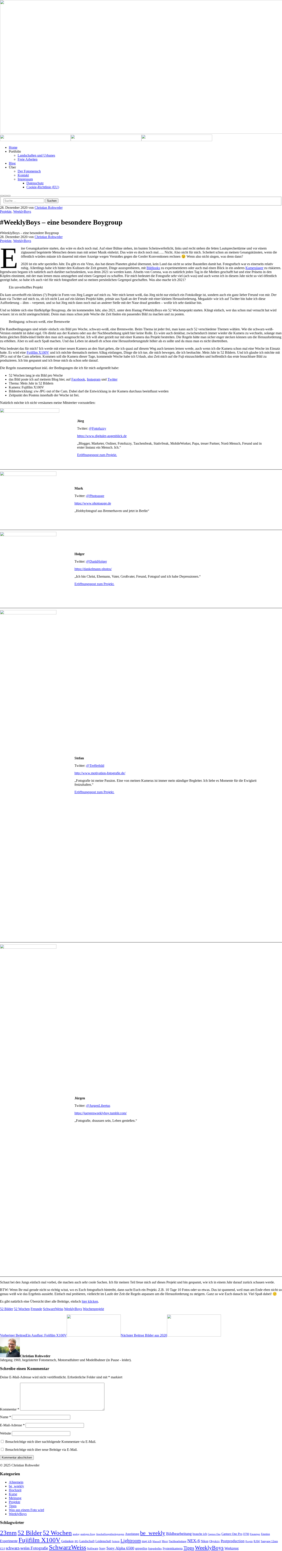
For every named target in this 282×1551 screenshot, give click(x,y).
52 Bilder (6, 1309)
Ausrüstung (132, 1534)
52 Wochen (22, 1309)
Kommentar (9, 1409)
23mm (8, 1532)
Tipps (13, 1506)
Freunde (36, 1309)
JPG (76, 1541)
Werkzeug (231, 1548)
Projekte (5, 211)
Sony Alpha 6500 (120, 1548)
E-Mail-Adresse (12, 1425)
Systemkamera (173, 1548)
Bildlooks (153, 268)
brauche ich (200, 1534)
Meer (165, 1541)
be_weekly (16, 1486)
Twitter (112, 379)
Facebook (78, 379)
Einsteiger (255, 1534)
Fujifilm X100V (38, 352)
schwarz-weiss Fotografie (27, 1548)
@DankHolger (96, 561)
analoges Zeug (87, 1534)
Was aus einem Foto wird (26, 1510)
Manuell (156, 1541)
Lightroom (131, 1540)
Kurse (13, 1494)
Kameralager (254, 268)
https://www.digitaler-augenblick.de (102, 436)
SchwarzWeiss (53, 1309)
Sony (102, 1548)
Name (5, 1417)
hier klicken (90, 1301)
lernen (116, 1541)
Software (92, 1548)
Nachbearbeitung (177, 1541)
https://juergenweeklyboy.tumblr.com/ (100, 1113)
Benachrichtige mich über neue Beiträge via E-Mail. (41, 1449)
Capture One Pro (231, 1534)
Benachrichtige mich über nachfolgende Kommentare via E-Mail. (50, 1442)
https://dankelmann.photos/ (93, 569)
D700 (246, 1534)
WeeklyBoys (22, 211)
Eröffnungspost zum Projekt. (97, 455)
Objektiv (214, 1541)
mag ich (147, 1541)
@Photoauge (95, 496)
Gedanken (67, 1541)
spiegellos (141, 1548)
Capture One (214, 1534)
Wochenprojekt (93, 1309)
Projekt (249, 1541)
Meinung (15, 1498)
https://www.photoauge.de (92, 503)
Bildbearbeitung (179, 1533)
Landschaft (87, 1541)
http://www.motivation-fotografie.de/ (99, 773)
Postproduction (233, 1541)
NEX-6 (193, 1540)
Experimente (9, 1541)
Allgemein (16, 1482)
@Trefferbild (95, 765)
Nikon (204, 1541)
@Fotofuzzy (97, 428)
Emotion (265, 1534)
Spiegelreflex (155, 1548)
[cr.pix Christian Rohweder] (35, 140)
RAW (257, 1541)
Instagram (93, 379)
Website (5, 1433)
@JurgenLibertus (98, 1105)
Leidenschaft (103, 1541)
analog (76, 1534)
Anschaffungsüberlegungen (110, 1534)
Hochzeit (15, 1490)
